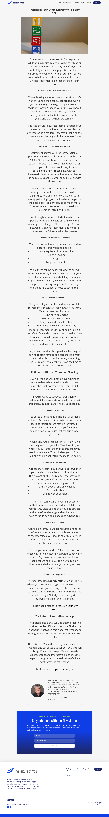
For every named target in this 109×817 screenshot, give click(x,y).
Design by (96, 804)
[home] (13, 2)
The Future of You (67, 73)
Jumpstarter (57, 669)
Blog (82, 2)
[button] (68, 2)
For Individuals (71, 771)
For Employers (71, 773)
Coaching (69, 775)
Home (59, 2)
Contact (88, 2)
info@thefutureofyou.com (19, 804)
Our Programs (70, 769)
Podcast (77, 2)
